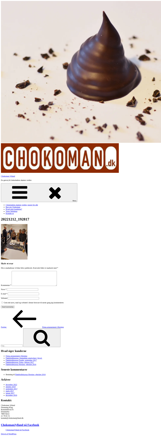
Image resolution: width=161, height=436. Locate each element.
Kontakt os (10, 213)
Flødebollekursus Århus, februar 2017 (20, 362)
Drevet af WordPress (8, 434)
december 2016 (11, 395)
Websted (4, 298)
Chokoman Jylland (8, 176)
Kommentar (6, 285)
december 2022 (11, 385)
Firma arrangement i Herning (16, 356)
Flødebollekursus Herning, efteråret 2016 (21, 364)
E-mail (4, 294)
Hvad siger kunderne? (14, 209)
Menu (74, 201)
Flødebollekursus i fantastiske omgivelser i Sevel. (24, 358)
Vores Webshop (11, 211)
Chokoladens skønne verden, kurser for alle (22, 205)
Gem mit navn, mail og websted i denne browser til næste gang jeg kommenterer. (34, 303)
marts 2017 (10, 391)
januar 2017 (10, 393)
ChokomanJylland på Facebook (20, 424)
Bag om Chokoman (13, 207)
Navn (3, 289)
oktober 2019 (11, 387)
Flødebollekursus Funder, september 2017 (21, 360)
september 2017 (11, 389)
